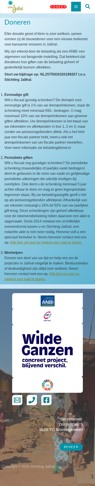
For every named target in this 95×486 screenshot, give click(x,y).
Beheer (71, 447)
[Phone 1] (32, 400)
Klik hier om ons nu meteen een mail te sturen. (46, 242)
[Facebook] (46, 400)
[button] (58, 6)
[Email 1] (17, 400)
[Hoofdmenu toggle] (76, 6)
